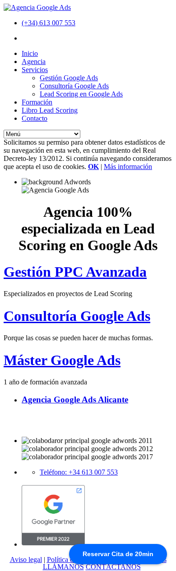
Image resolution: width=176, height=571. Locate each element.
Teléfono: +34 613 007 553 (79, 472)
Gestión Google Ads (69, 78)
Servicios (35, 69)
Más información (128, 166)
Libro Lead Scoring (50, 110)
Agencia (34, 61)
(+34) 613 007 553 (48, 23)
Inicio (30, 53)
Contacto (34, 118)
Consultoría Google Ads (74, 86)
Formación (37, 102)
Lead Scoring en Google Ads (81, 94)
